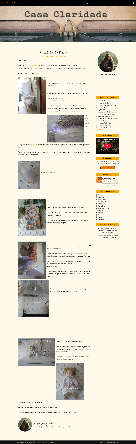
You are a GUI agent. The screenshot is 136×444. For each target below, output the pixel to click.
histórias (35, 66)
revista (71, 246)
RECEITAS (57, 3)
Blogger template (104, 442)
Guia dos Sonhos (104, 208)
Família (100, 204)
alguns (35, 68)
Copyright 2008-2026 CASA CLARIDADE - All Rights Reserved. (36, 442)
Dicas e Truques (104, 202)
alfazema (34, 145)
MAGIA (51, 3)
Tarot (100, 217)
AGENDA (106, 3)
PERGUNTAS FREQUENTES (84, 3)
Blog (100, 195)
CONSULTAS (98, 3)
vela (46, 172)
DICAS (64, 3)
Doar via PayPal (107, 168)
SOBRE (28, 3)
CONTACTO (71, 3)
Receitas (101, 215)
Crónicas (101, 197)
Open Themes (114, 442)
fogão (54, 291)
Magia (100, 210)
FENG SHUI (43, 3)
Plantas (101, 213)
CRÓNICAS (35, 3)
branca (49, 96)
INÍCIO (22, 3)
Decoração (102, 199)
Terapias (101, 219)
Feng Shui (101, 206)
